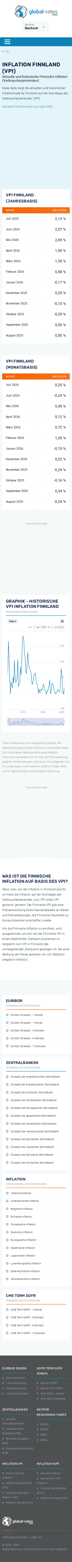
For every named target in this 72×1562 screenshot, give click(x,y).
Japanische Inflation (23, 1255)
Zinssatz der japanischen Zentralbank (33, 1115)
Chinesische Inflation (23, 1224)
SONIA (44, 1440)
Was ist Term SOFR (51, 1388)
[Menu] (7, 41)
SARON (44, 1424)
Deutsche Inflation (22, 1232)
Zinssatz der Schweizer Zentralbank (32, 1154)
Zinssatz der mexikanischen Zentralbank (35, 1131)
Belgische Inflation (22, 1209)
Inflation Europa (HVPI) (54, 1498)
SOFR (43, 1434)
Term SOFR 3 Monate (52, 1398)
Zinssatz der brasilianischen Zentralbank (35, 1084)
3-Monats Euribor (16, 1388)
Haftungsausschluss (14, 1537)
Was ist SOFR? (49, 1383)
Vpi (7, 51)
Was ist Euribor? (15, 1377)
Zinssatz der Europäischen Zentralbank (34, 1108)
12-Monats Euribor (17, 1393)
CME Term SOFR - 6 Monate (27, 1325)
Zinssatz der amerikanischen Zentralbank (35, 1076)
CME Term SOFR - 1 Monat (26, 1309)
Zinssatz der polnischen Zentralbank (32, 1139)
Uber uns (36, 1537)
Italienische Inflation (23, 1248)
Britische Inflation (21, 1216)
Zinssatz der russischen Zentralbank (32, 1147)
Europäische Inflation (23, 1240)
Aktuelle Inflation (50, 1473)
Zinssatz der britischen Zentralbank (32, 1092)
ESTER (44, 1429)
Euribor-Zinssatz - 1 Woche (27, 1015)
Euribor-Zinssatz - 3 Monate (27, 1030)
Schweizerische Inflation (25, 1279)
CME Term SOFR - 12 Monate (28, 1333)
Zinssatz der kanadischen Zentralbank (33, 1123)
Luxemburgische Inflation (26, 1263)
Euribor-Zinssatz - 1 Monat (26, 1022)
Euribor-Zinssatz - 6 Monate (27, 1038)
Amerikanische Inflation (25, 1201)
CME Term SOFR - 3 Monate (27, 1317)
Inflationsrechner (21, 1193)
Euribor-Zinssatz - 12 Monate (28, 1046)
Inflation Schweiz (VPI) (19, 1502)
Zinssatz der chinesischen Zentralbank (34, 1100)
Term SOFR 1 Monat (52, 1393)
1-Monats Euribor (16, 1383)
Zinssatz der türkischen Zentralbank (32, 1162)
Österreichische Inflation (25, 1271)
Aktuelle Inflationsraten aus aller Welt (27, 106)
